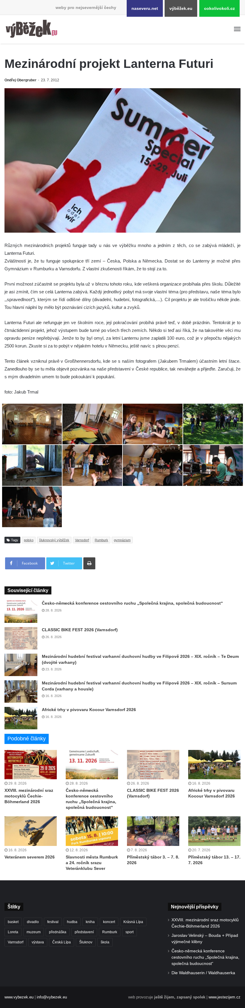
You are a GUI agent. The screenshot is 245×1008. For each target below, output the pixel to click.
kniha (90, 922)
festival (53, 922)
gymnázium (122, 540)
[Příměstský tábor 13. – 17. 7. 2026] (214, 831)
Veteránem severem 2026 (29, 857)
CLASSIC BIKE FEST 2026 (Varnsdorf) (80, 629)
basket (13, 922)
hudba (72, 922)
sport (129, 932)
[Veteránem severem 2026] (30, 831)
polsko (28, 540)
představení (84, 932)
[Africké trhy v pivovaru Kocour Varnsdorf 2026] (20, 718)
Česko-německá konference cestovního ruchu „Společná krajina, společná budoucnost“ (132, 603)
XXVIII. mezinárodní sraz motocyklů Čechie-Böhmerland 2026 (28, 796)
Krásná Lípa (133, 922)
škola (105, 942)
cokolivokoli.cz (219, 8)
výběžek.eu (180, 8)
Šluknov (85, 942)
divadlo (33, 922)
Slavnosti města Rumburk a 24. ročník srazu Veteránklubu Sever (92, 863)
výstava (38, 942)
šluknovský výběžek (54, 540)
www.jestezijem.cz (225, 997)
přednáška (57, 932)
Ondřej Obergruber (20, 80)
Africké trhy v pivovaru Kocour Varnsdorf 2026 (89, 709)
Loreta (13, 932)
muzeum (34, 932)
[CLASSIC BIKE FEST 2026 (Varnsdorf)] (20, 638)
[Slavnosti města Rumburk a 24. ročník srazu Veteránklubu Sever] (92, 831)
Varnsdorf (82, 540)
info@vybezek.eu (52, 997)
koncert (109, 922)
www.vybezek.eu (18, 997)
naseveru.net (144, 8)
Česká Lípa (61, 942)
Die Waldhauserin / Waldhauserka (203, 973)
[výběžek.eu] (32, 29)
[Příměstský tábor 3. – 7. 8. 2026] (153, 831)
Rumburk (101, 540)
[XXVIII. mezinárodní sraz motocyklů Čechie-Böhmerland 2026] (30, 765)
